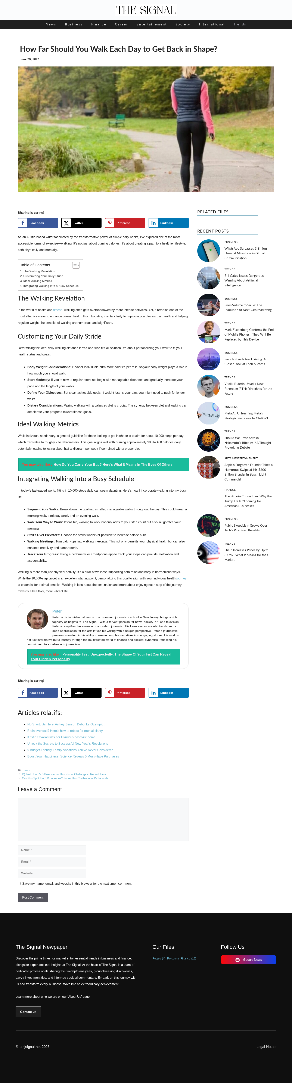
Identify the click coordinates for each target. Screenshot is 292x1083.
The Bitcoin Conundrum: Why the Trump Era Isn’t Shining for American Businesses (248, 501)
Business (74, 24)
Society (182, 24)
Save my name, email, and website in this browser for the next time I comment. (77, 883)
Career (121, 24)
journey (181, 578)
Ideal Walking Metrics (37, 281)
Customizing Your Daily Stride (43, 276)
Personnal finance (181, 958)
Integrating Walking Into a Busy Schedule (51, 285)
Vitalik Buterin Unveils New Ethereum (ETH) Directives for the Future (248, 389)
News (51, 24)
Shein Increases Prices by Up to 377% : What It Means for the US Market (247, 555)
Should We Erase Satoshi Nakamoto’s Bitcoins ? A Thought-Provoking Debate (248, 443)
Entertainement (152, 24)
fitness (57, 310)
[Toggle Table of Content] (74, 265)
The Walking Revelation (39, 271)
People (158, 958)
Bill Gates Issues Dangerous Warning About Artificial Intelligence (244, 280)
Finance (98, 24)
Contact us (28, 1012)
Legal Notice (266, 1047)
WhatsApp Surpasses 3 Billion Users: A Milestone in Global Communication (245, 253)
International (212, 24)
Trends (239, 24)
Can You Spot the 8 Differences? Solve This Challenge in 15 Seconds (65, 778)
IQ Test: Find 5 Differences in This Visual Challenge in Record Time (64, 774)
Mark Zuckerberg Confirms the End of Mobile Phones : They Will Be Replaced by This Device (249, 334)
